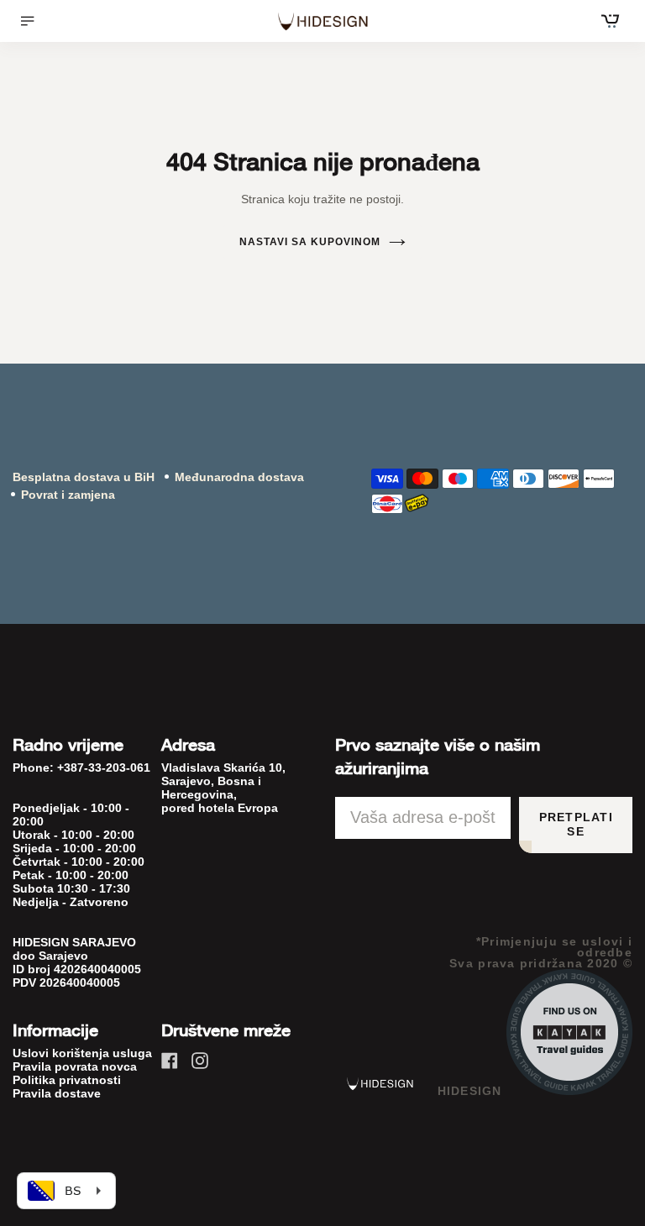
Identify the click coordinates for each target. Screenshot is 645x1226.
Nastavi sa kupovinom (309, 242)
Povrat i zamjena (68, 494)
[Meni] (33, 21)
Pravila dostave (57, 1093)
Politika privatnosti (67, 1080)
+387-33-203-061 (103, 767)
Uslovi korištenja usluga (82, 1053)
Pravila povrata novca (75, 1066)
